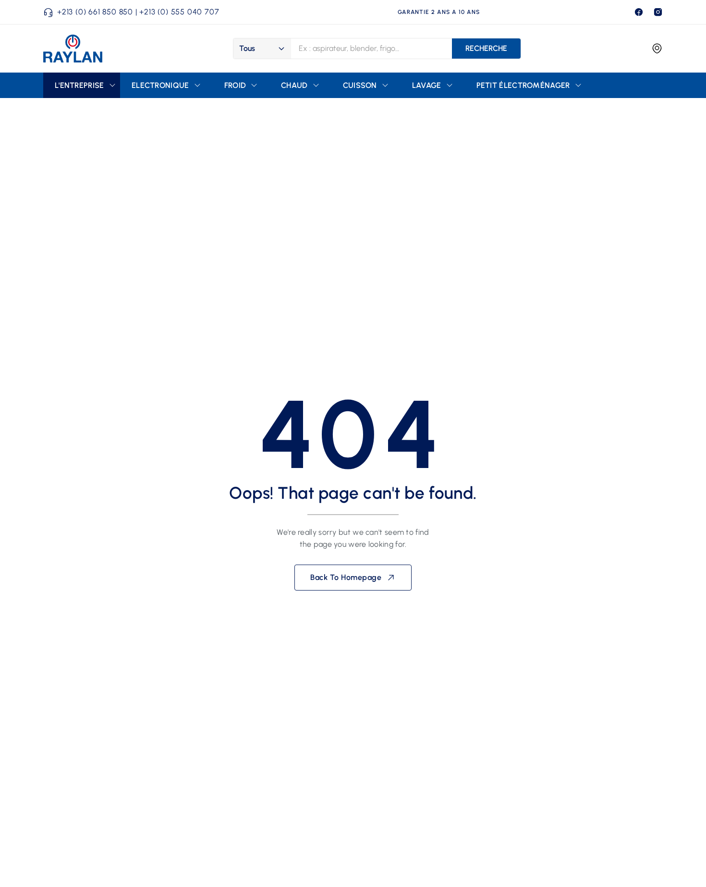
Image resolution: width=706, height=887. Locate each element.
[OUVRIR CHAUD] (316, 85)
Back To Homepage (345, 577)
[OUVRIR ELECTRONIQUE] (197, 85)
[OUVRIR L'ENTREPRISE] (112, 85)
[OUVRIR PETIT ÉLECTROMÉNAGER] (578, 85)
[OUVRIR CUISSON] (385, 85)
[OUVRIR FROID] (254, 85)
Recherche (486, 48)
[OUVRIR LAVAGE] (449, 85)
